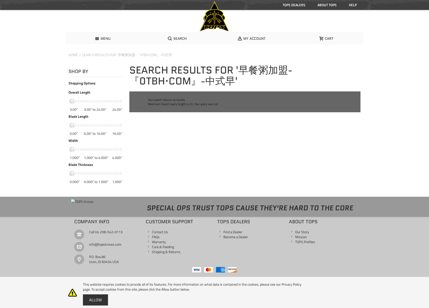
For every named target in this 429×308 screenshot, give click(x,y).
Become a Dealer (235, 236)
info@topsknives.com (105, 244)
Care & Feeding (163, 246)
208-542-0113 (111, 231)
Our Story (302, 231)
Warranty (159, 241)
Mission (301, 236)
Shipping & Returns (166, 251)
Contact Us (160, 231)
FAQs (156, 236)
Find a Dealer (232, 231)
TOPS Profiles (305, 241)
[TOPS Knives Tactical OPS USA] (214, 16)
